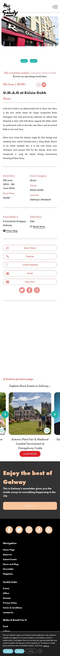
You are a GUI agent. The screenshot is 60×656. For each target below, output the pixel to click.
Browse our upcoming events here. (30, 76)
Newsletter (8, 569)
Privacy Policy (10, 602)
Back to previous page (19, 379)
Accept (8, 651)
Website (30, 256)
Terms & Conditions (12, 607)
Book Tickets (30, 247)
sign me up (30, 505)
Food (5, 626)
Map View (30, 281)
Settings (31, 651)
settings (46, 645)
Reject (19, 651)
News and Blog (10, 564)
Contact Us (8, 612)
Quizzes (7, 598)
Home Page (9, 549)
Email (30, 273)
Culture (6, 631)
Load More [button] (30, 454)
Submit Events (10, 559)
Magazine (8, 573)
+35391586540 (30, 264)
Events (6, 588)
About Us (7, 554)
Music (7, 98)
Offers (6, 593)
